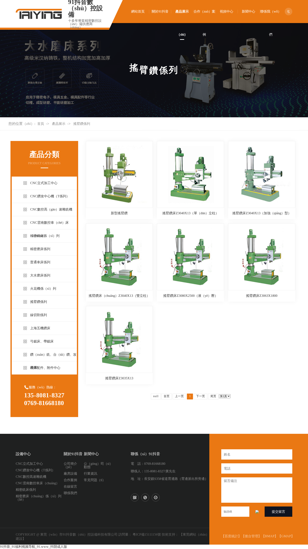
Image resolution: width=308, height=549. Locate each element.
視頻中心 (226, 11)
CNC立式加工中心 (43, 183)
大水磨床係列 (40, 275)
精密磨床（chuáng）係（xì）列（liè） (38, 498)
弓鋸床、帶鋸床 (42, 341)
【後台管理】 (251, 536)
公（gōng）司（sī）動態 (98, 465)
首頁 (40, 123)
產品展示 (58, 123)
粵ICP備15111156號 (147, 534)
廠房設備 (70, 473)
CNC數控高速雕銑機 (31, 476)
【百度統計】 (231, 536)
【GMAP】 (286, 536)
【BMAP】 (269, 536)
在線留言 (70, 486)
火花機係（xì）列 (43, 288)
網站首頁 (138, 11)
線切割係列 (38, 315)
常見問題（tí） (95, 480)
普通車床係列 (40, 262)
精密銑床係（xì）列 (45, 236)
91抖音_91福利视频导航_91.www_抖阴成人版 (33, 546)
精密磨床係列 (40, 249)
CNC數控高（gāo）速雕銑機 (51, 209)
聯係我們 (70, 493)
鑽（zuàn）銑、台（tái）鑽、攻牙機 (53, 361)
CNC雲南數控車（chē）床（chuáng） (49, 229)
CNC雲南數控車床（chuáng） (37, 483)
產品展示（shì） (182, 23)
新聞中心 (248, 11)
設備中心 (23, 454)
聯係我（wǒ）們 (270, 23)
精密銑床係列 (26, 489)
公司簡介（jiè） (70, 465)
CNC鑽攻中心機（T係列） (50, 196)
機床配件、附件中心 (45, 367)
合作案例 (70, 480)
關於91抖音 (160, 11)
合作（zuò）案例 (204, 23)
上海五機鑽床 (40, 328)
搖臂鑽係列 (81, 123)
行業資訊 (90, 473)
